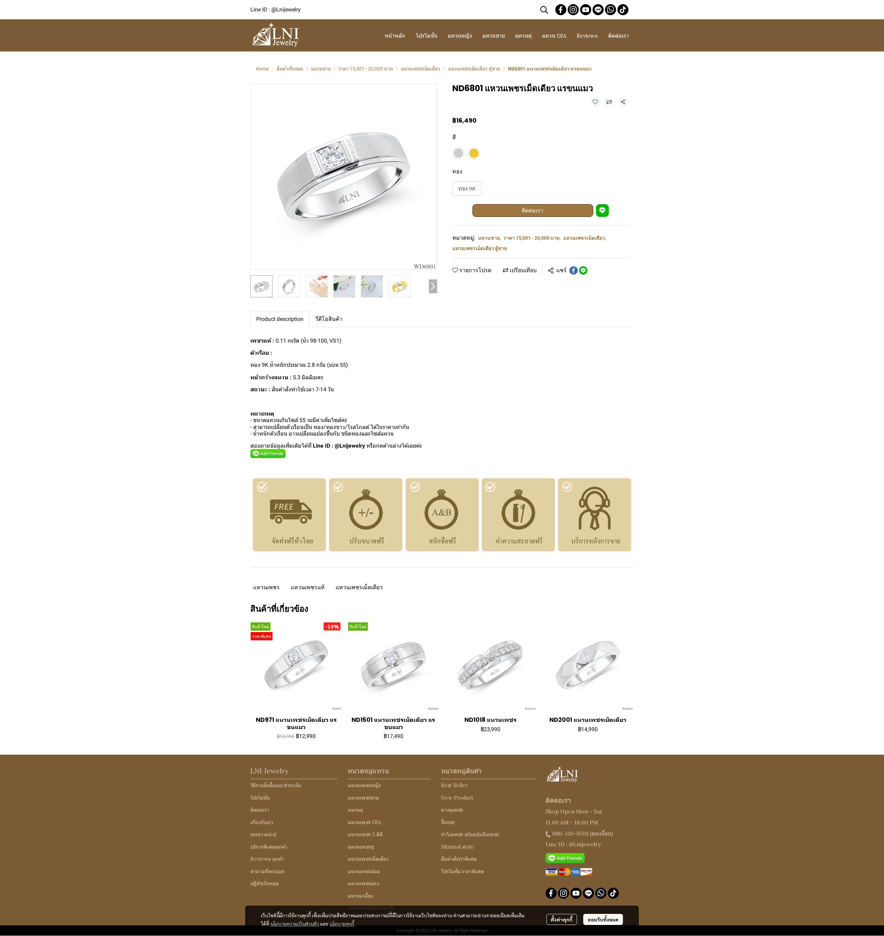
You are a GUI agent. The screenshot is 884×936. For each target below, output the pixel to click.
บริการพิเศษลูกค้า (268, 846)
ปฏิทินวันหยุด (264, 883)
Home (262, 68)
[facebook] (560, 9)
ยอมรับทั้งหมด (603, 919)
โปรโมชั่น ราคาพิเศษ (462, 871)
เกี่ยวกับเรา (261, 822)
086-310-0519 (570, 833)
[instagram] (573, 9)
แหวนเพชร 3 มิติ (365, 834)
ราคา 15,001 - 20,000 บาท (366, 68)
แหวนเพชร (266, 587)
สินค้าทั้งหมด (290, 68)
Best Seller (454, 785)
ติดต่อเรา (533, 210)
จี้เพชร (447, 822)
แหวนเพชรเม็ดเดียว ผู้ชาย (474, 68)
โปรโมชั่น (260, 797)
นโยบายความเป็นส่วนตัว (294, 923)
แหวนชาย (321, 68)
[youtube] (585, 9)
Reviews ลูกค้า (267, 859)
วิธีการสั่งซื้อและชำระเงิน (275, 785)
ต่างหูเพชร (452, 809)
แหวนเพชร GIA (364, 822)
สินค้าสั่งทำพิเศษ (459, 859)
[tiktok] (622, 9)
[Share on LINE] (583, 270)
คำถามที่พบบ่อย (267, 871)
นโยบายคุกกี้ (341, 923)
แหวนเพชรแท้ (308, 587)
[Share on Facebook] (573, 270)
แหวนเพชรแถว (363, 883)
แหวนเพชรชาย (363, 797)
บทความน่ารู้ (263, 834)
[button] (544, 10)
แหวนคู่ (355, 809)
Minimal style (457, 846)
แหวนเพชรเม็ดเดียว (420, 68)
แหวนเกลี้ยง (360, 895)
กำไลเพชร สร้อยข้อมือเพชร (470, 834)
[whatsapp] (610, 9)
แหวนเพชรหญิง (364, 785)
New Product (457, 797)
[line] (598, 9)
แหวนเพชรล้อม (364, 871)
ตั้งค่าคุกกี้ (562, 919)
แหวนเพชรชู (361, 846)
